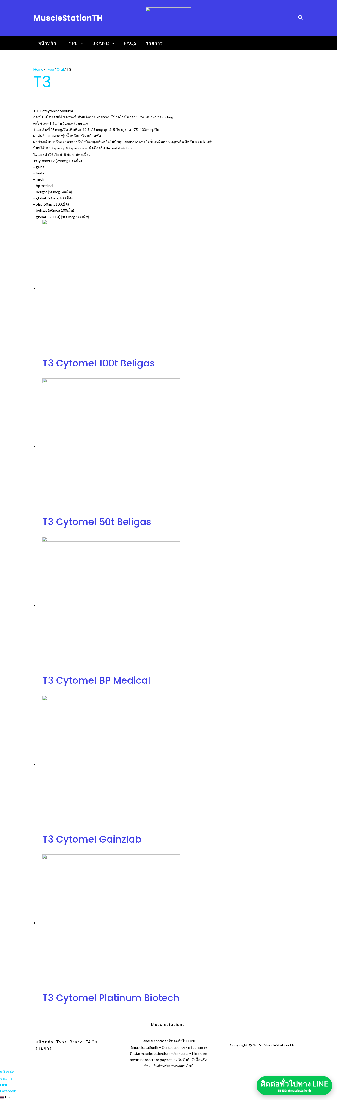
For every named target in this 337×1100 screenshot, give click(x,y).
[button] (168, 1097)
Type (72, 43)
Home (38, 69)
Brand (101, 43)
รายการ (154, 43)
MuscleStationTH (67, 18)
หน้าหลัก (47, 43)
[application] (80, 43)
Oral (60, 69)
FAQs (130, 43)
